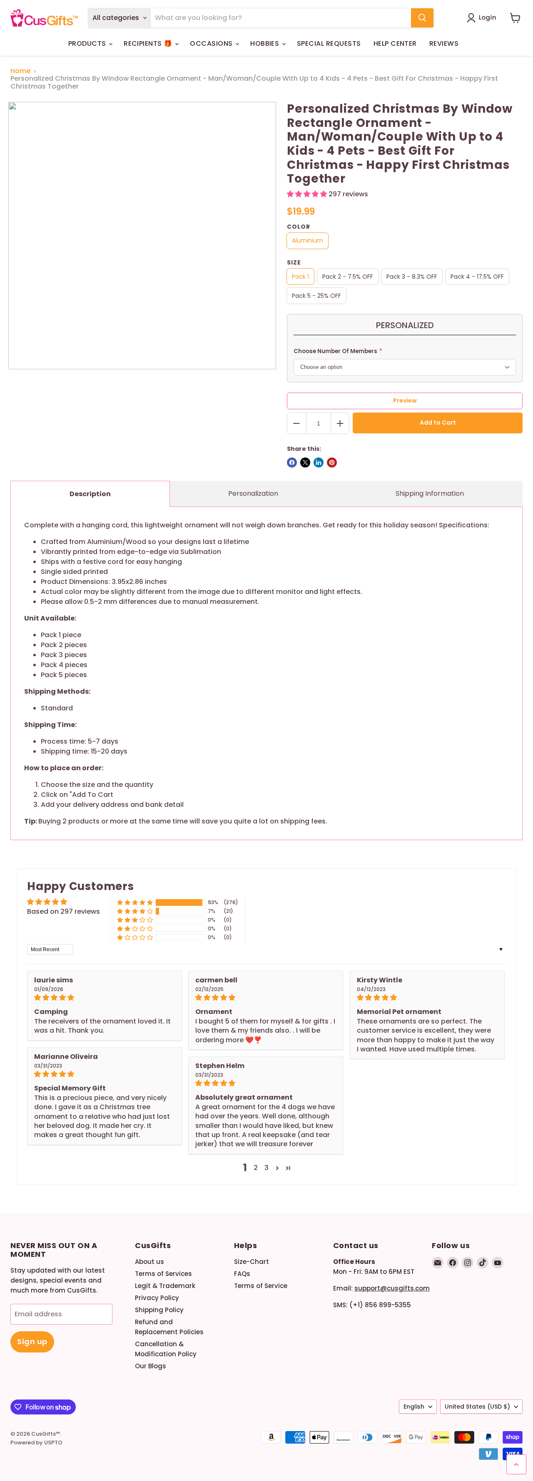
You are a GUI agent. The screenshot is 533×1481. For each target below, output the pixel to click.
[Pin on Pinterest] (332, 462)
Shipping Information (430, 493)
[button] (483, 18)
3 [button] (266, 1167)
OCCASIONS (212, 43)
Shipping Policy (159, 1309)
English (413, 1406)
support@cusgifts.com (392, 1288)
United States (477, 1406)
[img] (104, 997)
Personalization (253, 493)
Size (294, 262)
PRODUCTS (88, 43)
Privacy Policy (157, 1297)
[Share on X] (305, 462)
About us (149, 1261)
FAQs (242, 1273)
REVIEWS (443, 43)
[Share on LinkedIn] (319, 462)
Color (298, 226)
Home (20, 71)
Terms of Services (163, 1273)
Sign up (32, 1341)
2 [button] (256, 1167)
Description (90, 494)
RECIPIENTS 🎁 (149, 43)
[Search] (422, 17)
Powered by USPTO (36, 1442)
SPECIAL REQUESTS (329, 43)
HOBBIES (265, 43)
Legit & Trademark (165, 1285)
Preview (405, 400)
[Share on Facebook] (292, 462)
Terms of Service (260, 1285)
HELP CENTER (395, 43)
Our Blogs (150, 1366)
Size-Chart (251, 1261)
